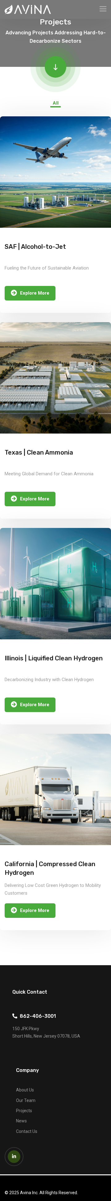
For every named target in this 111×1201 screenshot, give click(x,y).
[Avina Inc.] (28, 9)
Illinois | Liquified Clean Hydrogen (54, 658)
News (21, 1120)
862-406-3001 (36, 1016)
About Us (25, 1089)
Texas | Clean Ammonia (39, 452)
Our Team (25, 1100)
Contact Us (26, 1131)
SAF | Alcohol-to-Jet (35, 246)
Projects (24, 1110)
